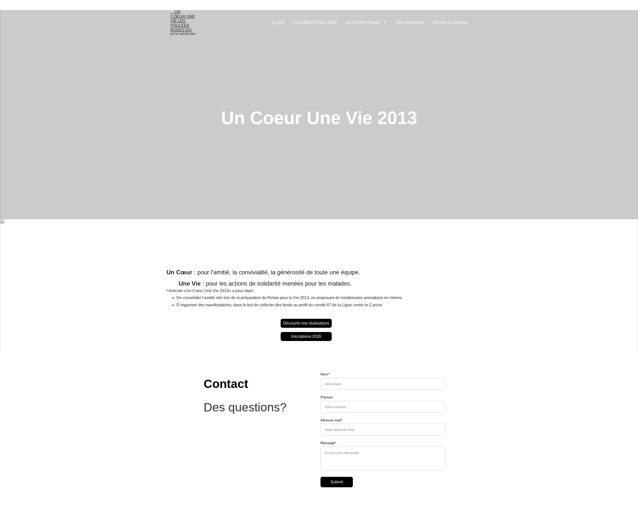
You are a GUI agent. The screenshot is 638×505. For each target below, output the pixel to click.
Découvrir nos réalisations (306, 323)
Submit (336, 482)
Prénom (326, 397)
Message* (328, 443)
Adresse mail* (331, 420)
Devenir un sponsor (450, 22)
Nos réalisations (410, 22)
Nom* (324, 374)
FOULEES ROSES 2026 (315, 22)
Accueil (278, 22)
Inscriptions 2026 (306, 336)
